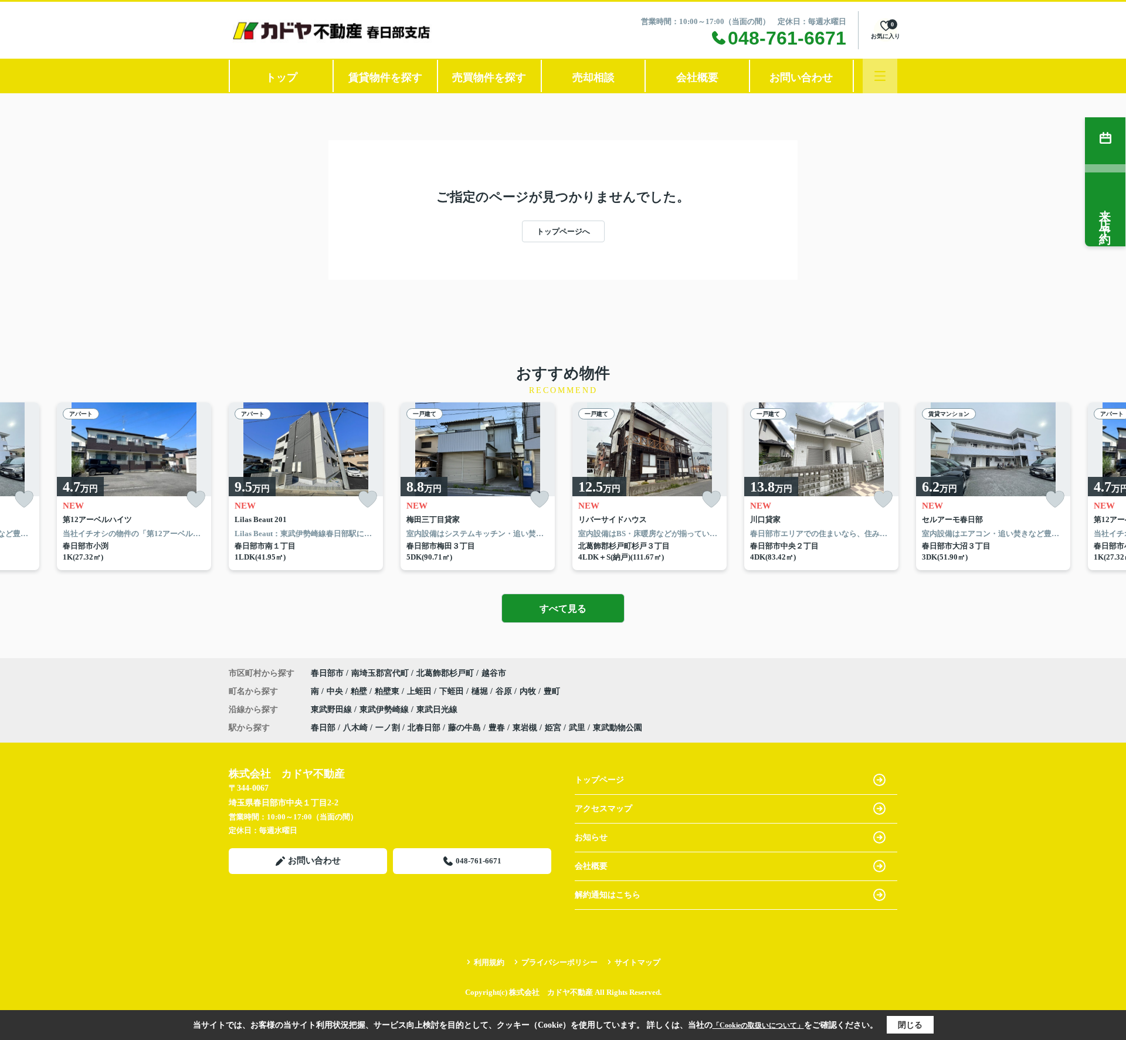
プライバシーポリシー (559, 962)
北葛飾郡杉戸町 (445, 673)
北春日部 (424, 727)
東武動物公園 (617, 727)
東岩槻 (525, 727)
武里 (577, 727)
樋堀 (481, 691)
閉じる (910, 1025)
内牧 (529, 691)
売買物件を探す (489, 77)
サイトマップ (637, 962)
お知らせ (591, 837)
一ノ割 (387, 727)
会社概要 (697, 77)
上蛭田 (420, 691)
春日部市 (327, 673)
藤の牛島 (464, 727)
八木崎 (355, 727)
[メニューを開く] (880, 76)
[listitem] (306, 486)
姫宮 (553, 727)
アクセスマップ (603, 808)
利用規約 (489, 962)
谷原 (505, 691)
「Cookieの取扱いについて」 (758, 1025)
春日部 (323, 727)
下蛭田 (452, 691)
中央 (336, 691)
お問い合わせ (801, 77)
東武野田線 (332, 709)
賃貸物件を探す (385, 77)
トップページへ (563, 231)
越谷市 (493, 673)
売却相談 (593, 77)
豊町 (552, 691)
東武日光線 (436, 709)
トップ (281, 77)
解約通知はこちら (607, 894)
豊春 (497, 727)
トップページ (599, 779)
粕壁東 (388, 691)
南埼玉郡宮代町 (380, 673)
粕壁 (360, 691)
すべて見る (563, 609)
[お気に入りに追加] (24, 499)
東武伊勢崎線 (385, 709)
